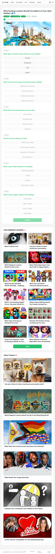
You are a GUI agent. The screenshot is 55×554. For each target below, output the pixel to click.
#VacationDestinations (15, 16)
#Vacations (34, 16)
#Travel (28, 16)
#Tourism (23, 16)
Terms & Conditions (39, 552)
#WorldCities (6, 16)
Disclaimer (32, 551)
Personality (19, 2)
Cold (27, 68)
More (27, 346)
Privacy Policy (49, 552)
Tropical (27, 58)
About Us (25, 552)
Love (26, 2)
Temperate (27, 63)
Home (12, 2)
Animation (32, 2)
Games (39, 2)
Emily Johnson (11, 19)
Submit (27, 220)
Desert (27, 73)
